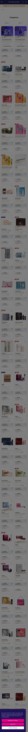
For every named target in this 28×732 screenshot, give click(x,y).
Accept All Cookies (13, 720)
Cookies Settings (12, 727)
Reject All (12, 724)
